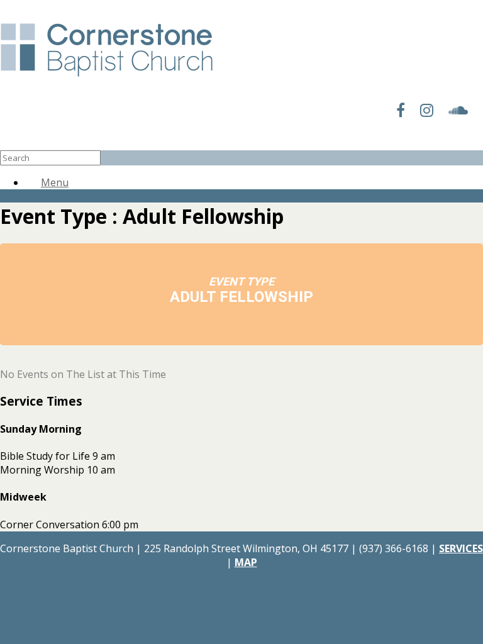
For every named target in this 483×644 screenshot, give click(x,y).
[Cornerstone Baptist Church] (106, 77)
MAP (246, 562)
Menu (55, 182)
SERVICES (461, 548)
